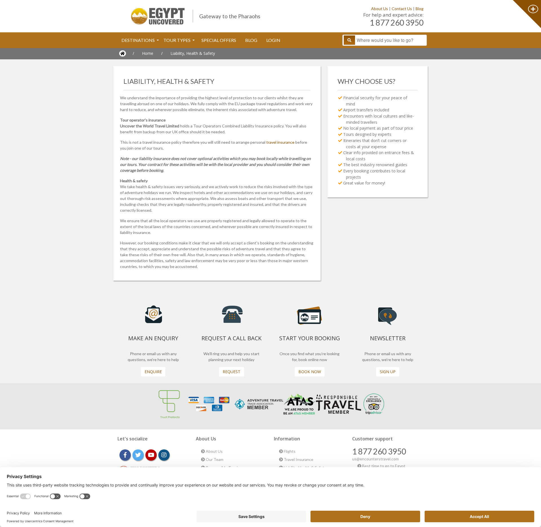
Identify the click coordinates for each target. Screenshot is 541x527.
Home (147, 53)
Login (273, 40)
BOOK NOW (309, 371)
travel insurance (280, 142)
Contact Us (402, 8)
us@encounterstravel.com (375, 458)
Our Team (214, 459)
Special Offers (218, 40)
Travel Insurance (298, 459)
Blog (420, 8)
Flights (289, 451)
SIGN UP (388, 371)
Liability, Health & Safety (192, 53)
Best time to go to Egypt (383, 465)
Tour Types (177, 40)
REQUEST (231, 371)
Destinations (138, 40)
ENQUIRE (153, 371)
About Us (379, 8)
